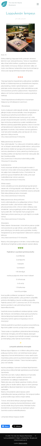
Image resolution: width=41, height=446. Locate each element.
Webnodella (22, 443)
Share (7, 426)
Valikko (38, 4)
